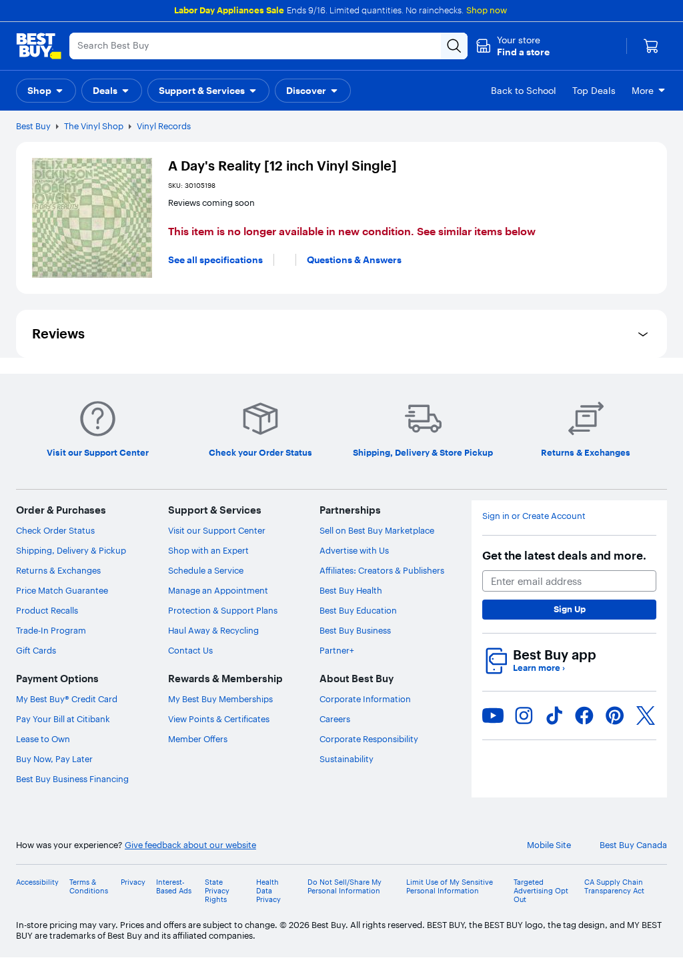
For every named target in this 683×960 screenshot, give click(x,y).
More (643, 91)
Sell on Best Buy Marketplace (376, 530)
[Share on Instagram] (523, 715)
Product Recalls (47, 610)
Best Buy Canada (633, 845)
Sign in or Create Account (534, 516)
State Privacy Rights (217, 891)
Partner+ (336, 650)
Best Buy (33, 126)
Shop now (486, 10)
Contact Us (190, 650)
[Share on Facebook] (584, 715)
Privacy (133, 882)
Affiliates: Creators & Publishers (381, 570)
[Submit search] (454, 46)
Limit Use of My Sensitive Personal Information (449, 886)
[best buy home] (38, 46)
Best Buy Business (355, 630)
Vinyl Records (164, 126)
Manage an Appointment (218, 590)
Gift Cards (36, 650)
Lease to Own (43, 738)
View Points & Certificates (218, 719)
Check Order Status (55, 530)
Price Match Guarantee (62, 590)
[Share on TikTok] (554, 715)
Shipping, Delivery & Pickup (71, 550)
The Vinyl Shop (93, 126)
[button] (513, 46)
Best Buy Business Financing (72, 778)
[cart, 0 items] (651, 46)
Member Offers (197, 738)
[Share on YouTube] (493, 715)
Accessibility (37, 882)
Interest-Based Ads (173, 886)
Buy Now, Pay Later (54, 758)
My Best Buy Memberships (220, 699)
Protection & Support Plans (222, 610)
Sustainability (346, 758)
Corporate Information (365, 699)
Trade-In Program (51, 630)
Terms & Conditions (88, 886)
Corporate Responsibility (368, 738)
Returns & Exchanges (58, 570)
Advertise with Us (354, 550)
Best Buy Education (358, 610)
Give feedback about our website (190, 845)
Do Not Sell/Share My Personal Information (344, 886)
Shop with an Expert (208, 550)
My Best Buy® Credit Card (66, 699)
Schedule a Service (205, 570)
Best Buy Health (350, 590)
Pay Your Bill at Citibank (63, 719)
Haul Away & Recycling (213, 630)
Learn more (539, 668)
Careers (334, 719)
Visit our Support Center (216, 530)
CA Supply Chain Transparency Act (614, 886)
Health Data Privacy (268, 891)
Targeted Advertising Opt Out (541, 891)
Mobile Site (549, 845)
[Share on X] (645, 715)
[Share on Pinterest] (615, 715)
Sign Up (570, 609)
